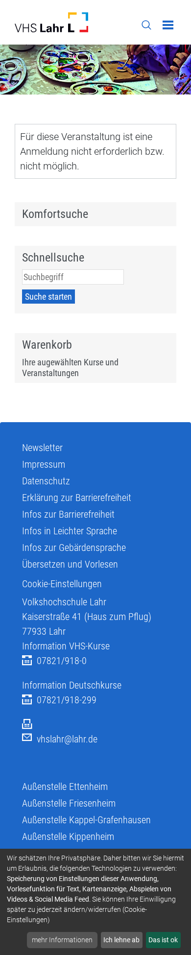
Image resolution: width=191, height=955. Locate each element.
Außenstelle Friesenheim (69, 803)
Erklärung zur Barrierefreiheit (76, 497)
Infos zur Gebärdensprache (74, 547)
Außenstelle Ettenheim (65, 786)
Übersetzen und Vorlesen (70, 564)
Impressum (43, 464)
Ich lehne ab (121, 940)
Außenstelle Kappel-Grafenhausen (86, 820)
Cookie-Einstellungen (62, 584)
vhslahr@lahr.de (67, 739)
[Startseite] (51, 22)
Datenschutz (46, 481)
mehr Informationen (62, 940)
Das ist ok (163, 940)
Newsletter (42, 448)
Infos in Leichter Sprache (69, 531)
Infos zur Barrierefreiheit (68, 514)
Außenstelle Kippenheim (68, 836)
